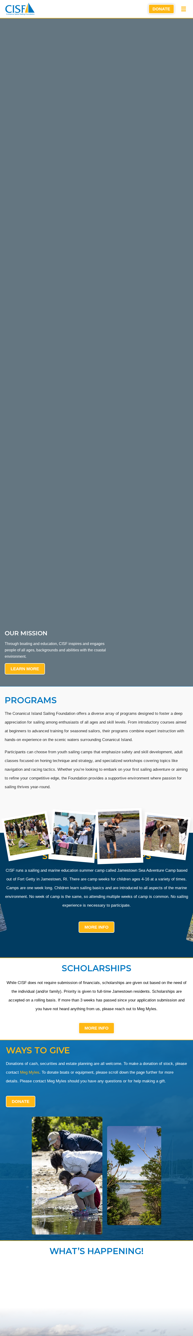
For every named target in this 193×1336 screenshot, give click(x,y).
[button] (183, 9)
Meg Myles (29, 1072)
